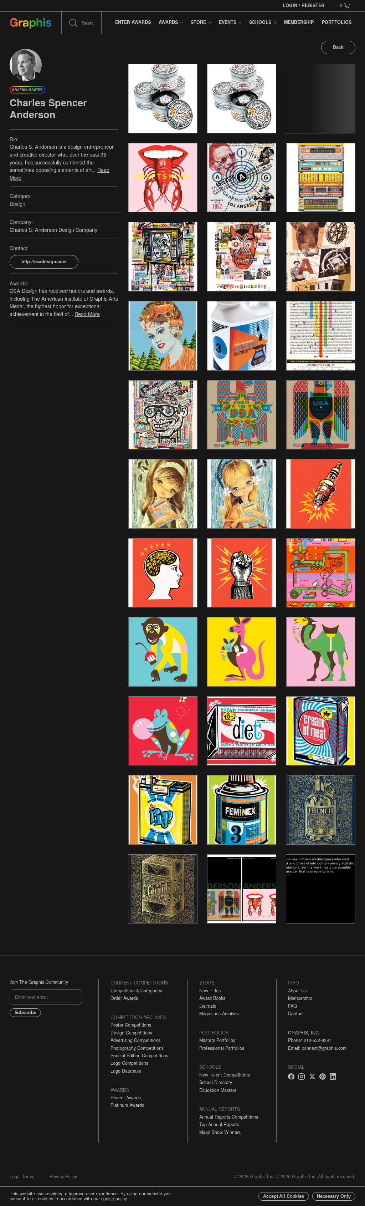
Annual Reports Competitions (228, 1117)
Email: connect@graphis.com (317, 1048)
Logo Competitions (129, 1063)
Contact (296, 1013)
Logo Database (125, 1071)
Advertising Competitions (135, 1040)
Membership (300, 998)
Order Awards (124, 998)
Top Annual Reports (219, 1124)
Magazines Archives (219, 1013)
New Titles (210, 990)
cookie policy (114, 1198)
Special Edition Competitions (139, 1055)
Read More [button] (87, 313)
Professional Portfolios (221, 1048)
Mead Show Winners (220, 1132)
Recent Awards (125, 1097)
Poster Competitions (130, 1025)
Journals (207, 1006)
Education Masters (217, 1090)
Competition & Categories (136, 990)
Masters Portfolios (217, 1040)
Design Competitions (131, 1032)
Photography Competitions (137, 1048)
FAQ (292, 1006)
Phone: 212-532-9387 (309, 1040)
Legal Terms (22, 1176)
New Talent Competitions (224, 1075)
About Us (297, 990)
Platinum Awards (127, 1105)
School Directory (215, 1082)
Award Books (212, 998)
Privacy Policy (63, 1176)
